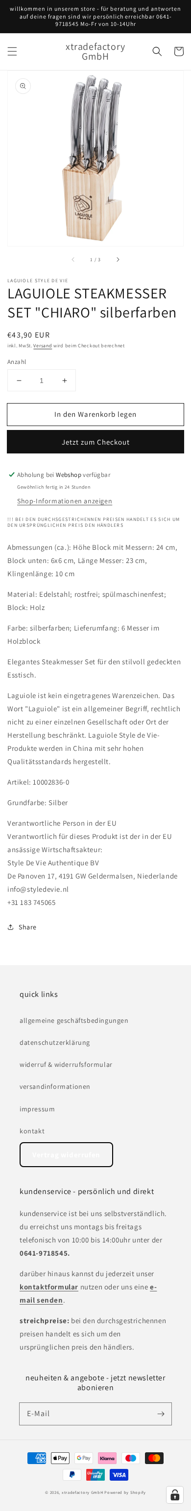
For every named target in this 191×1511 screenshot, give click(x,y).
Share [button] (28, 927)
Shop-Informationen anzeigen (64, 500)
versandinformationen (55, 1086)
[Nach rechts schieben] (117, 260)
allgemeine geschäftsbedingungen (74, 1020)
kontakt (32, 1131)
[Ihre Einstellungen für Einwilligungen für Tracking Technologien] (175, 1495)
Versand (42, 345)
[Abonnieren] (160, 1413)
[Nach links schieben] (73, 260)
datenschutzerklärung (55, 1042)
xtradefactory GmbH (82, 1492)
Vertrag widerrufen (66, 1154)
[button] (12, 51)
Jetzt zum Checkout (96, 442)
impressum (37, 1109)
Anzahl (16, 362)
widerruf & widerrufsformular (66, 1064)
